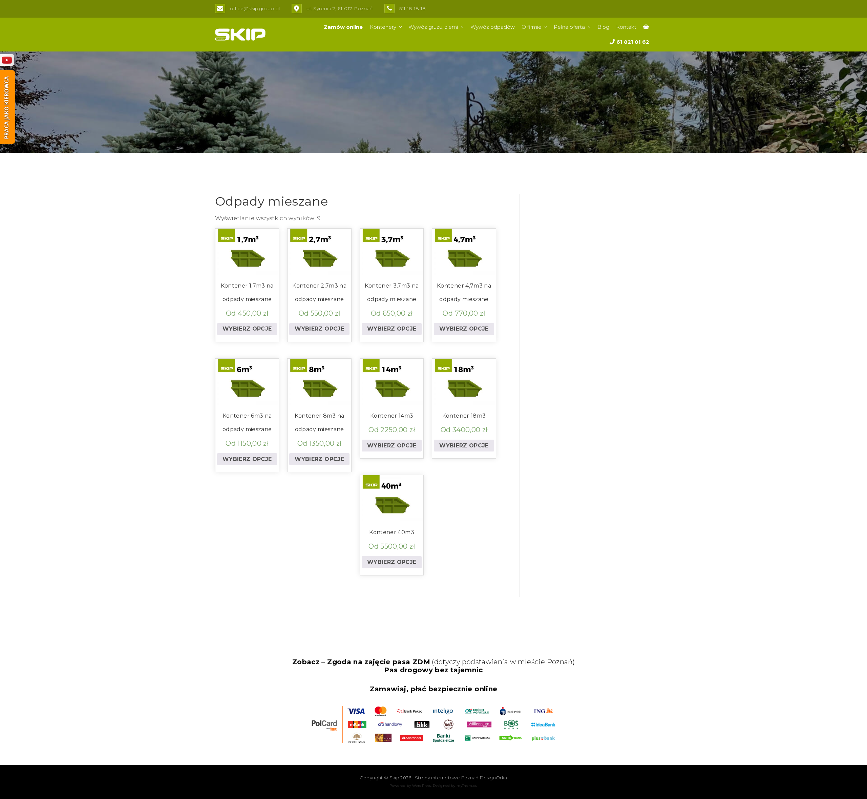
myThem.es (467, 785)
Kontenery (383, 27)
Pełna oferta (569, 27)
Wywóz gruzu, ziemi (433, 27)
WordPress (421, 785)
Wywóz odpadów (492, 27)
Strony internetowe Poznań (447, 777)
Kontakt (626, 27)
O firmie (532, 27)
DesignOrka (493, 777)
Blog (603, 27)
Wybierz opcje (247, 328)
